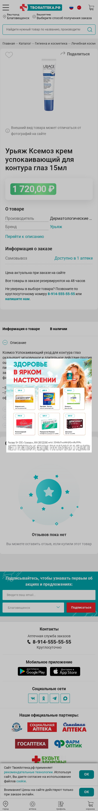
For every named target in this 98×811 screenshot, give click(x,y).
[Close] (86, 364)
